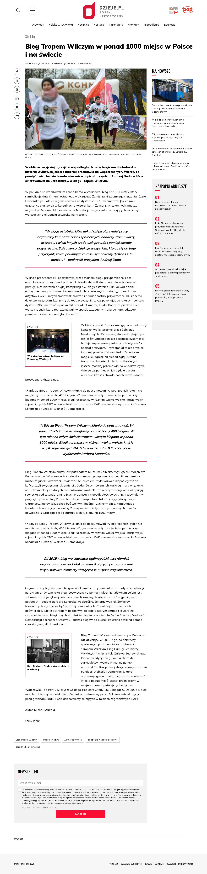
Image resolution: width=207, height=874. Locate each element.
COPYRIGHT (159, 863)
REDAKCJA (148, 863)
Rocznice (83, 24)
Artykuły (133, 24)
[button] (192, 840)
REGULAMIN (171, 863)
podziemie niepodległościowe (103, 739)
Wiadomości (86, 63)
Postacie (99, 24)
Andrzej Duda (110, 260)
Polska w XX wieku (61, 24)
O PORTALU (113, 863)
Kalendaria (116, 24)
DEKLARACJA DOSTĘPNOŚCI (131, 863)
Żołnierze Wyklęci (73, 739)
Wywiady (38, 24)
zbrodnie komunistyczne (28, 747)
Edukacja (169, 24)
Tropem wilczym (51, 739)
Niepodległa (151, 24)
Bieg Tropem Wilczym (26, 739)
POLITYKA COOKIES (185, 863)
